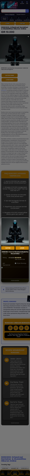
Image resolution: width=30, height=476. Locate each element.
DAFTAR (7, 248)
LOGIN (22, 248)
